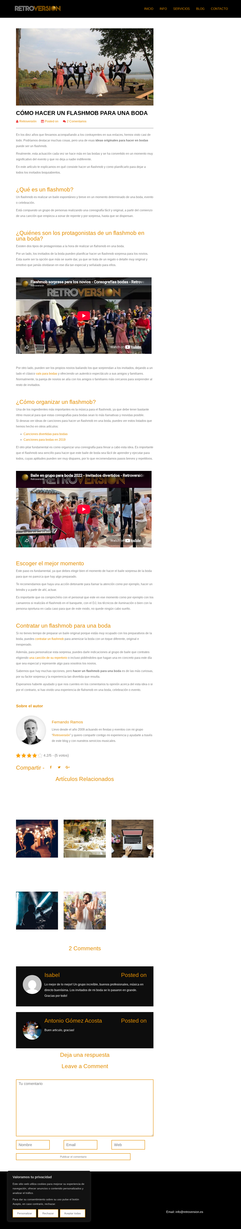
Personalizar (24, 1213)
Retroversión (28, 121)
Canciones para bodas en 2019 (45, 439)
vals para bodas (46, 373)
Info (163, 8)
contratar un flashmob (49, 638)
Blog (200, 8)
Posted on (51, 121)
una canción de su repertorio (48, 657)
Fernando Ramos (67, 722)
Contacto (219, 8)
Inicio (148, 8)
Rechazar (48, 1213)
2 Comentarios (76, 121)
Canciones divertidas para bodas (46, 434)
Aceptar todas (72, 1213)
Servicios (181, 8)
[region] (49, 1196)
